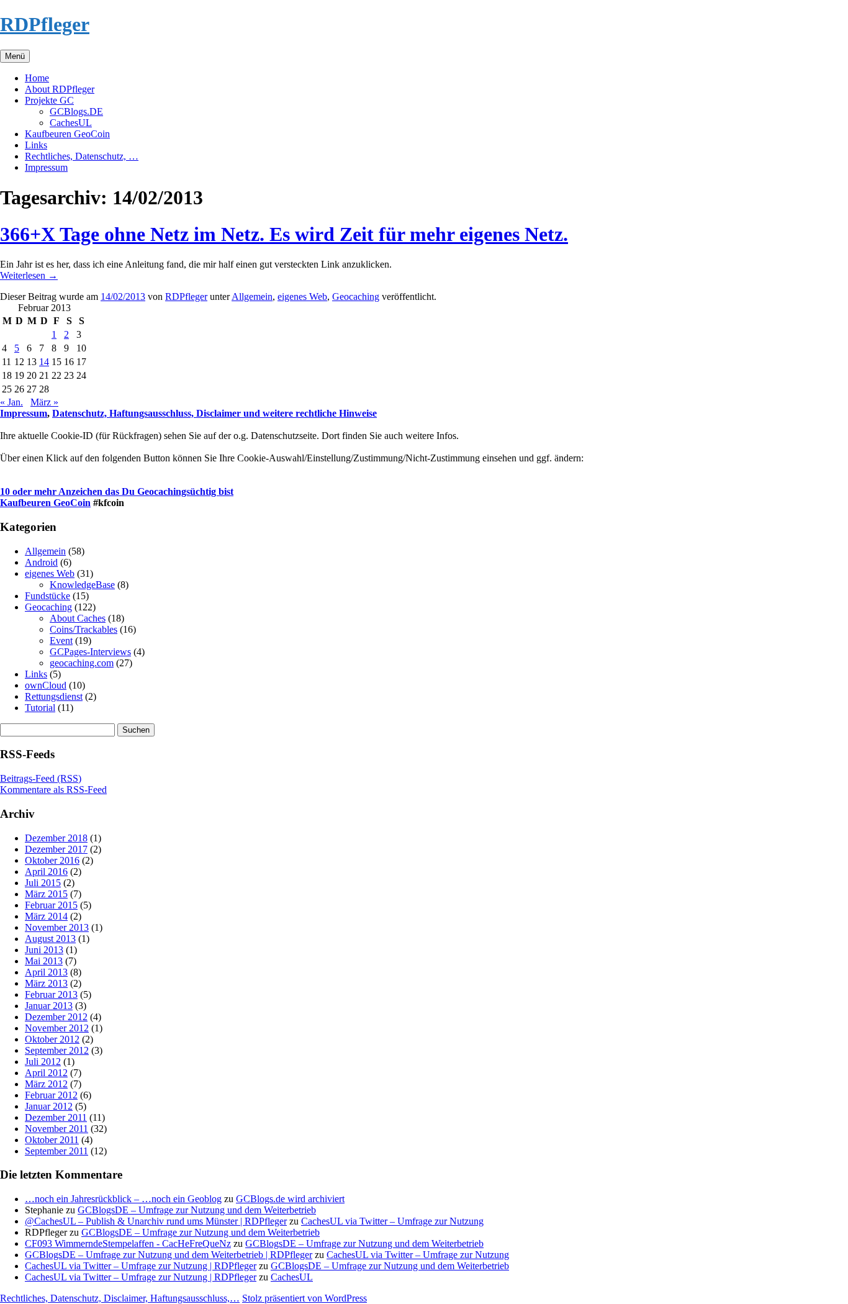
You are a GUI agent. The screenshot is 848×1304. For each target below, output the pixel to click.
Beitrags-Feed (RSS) (40, 778)
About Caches (78, 618)
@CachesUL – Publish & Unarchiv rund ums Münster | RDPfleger (156, 1221)
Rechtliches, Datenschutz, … (81, 156)
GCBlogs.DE (76, 111)
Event (61, 640)
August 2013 (50, 938)
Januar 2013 (49, 1005)
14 (44, 361)
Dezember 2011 (56, 1117)
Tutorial (40, 707)
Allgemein (252, 296)
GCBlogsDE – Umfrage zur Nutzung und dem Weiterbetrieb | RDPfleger (168, 1254)
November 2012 (57, 1028)
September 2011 (56, 1151)
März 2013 (46, 983)
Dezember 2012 (56, 1017)
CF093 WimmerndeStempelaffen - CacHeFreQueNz (128, 1243)
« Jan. (11, 402)
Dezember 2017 (56, 849)
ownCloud (45, 685)
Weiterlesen (29, 275)
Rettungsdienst (54, 696)
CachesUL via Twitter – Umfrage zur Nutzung (392, 1221)
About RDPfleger (59, 89)
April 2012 (46, 1072)
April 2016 (46, 871)
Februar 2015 (51, 905)
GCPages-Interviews (90, 651)
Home (37, 78)
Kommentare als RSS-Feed (53, 789)
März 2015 (46, 894)
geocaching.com (82, 663)
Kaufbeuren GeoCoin (67, 134)
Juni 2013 (44, 949)
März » (44, 402)
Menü (15, 56)
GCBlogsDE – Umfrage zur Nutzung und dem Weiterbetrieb (197, 1210)
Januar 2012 (49, 1106)
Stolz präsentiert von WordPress (304, 1298)
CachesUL (71, 122)
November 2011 (56, 1128)
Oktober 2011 (52, 1139)
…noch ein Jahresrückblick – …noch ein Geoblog (123, 1198)
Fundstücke (47, 596)
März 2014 (46, 916)
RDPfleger (44, 24)
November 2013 (57, 927)
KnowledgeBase (82, 584)
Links (36, 145)
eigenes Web (302, 296)
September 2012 (57, 1050)
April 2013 (46, 972)
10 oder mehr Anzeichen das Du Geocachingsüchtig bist (116, 491)
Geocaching (355, 296)
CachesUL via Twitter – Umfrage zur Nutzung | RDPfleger (140, 1266)
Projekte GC (49, 100)
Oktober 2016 (52, 860)
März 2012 (46, 1084)
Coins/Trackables (83, 629)
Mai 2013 (44, 961)
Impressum (46, 167)
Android (41, 562)
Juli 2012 (43, 1061)
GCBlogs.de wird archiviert (290, 1198)
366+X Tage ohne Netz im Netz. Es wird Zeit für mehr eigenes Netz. (284, 234)
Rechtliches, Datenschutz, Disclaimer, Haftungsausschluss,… (120, 1298)
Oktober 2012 (52, 1039)
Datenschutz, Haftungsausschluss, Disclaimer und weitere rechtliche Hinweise (214, 413)
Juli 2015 (43, 882)
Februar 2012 (51, 1095)
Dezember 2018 (56, 838)
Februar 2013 (51, 994)
